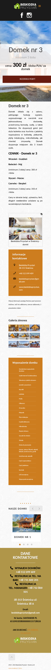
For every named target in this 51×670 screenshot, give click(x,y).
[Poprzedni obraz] (14, 230)
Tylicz (20, 668)
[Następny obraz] (36, 230)
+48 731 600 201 (28, 580)
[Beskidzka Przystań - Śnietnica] (25, 6)
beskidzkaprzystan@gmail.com (25, 613)
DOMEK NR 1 (22, 537)
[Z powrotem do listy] (42, 214)
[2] (24, 544)
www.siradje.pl (12, 668)
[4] (31, 544)
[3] (28, 544)
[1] (20, 544)
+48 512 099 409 (26, 273)
